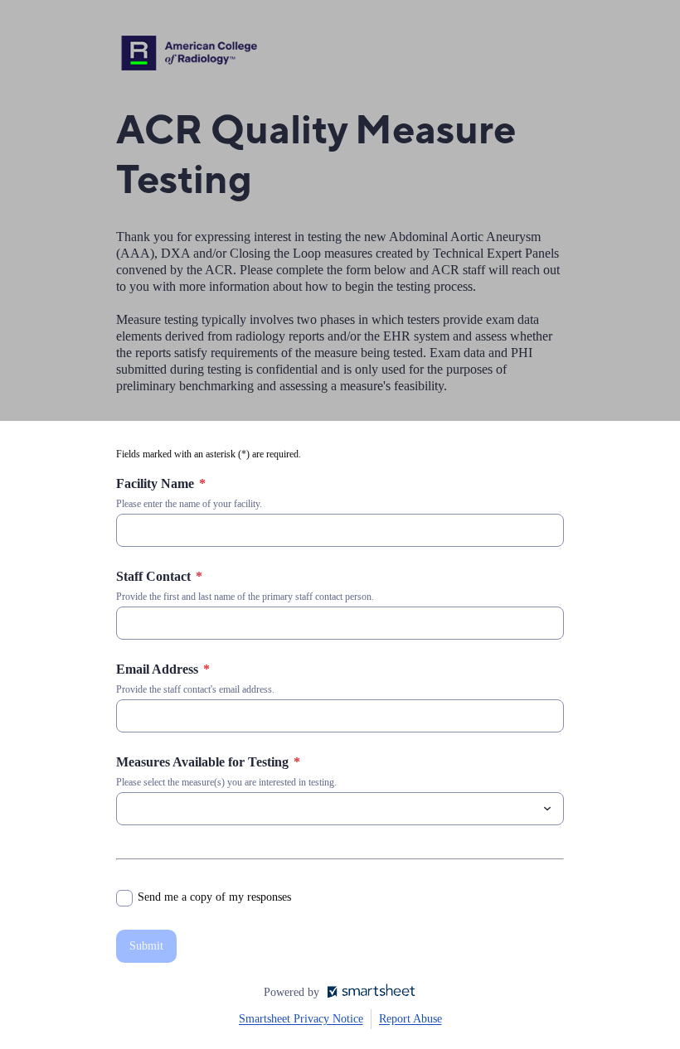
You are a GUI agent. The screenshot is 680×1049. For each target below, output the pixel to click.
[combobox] (340, 808)
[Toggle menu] (547, 808)
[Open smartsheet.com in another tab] (367, 993)
